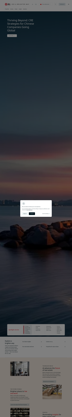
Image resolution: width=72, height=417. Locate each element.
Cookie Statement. (29, 210)
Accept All (32, 213)
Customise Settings (46, 213)
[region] (36, 208)
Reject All (25, 213)
